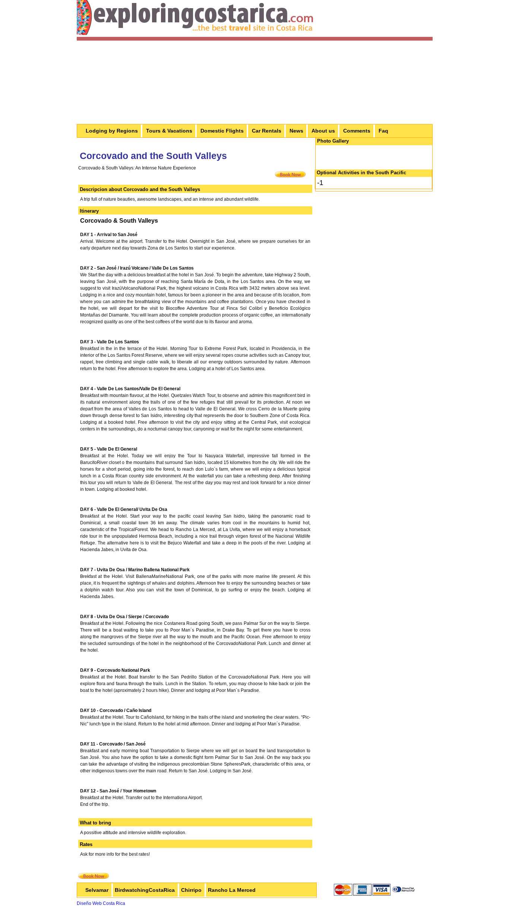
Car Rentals (266, 131)
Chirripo (191, 890)
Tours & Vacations (169, 131)
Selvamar (96, 890)
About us (323, 131)
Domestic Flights (222, 131)
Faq (383, 131)
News (296, 131)
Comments (356, 131)
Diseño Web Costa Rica (101, 903)
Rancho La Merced (232, 890)
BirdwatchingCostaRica (145, 890)
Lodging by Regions (112, 131)
